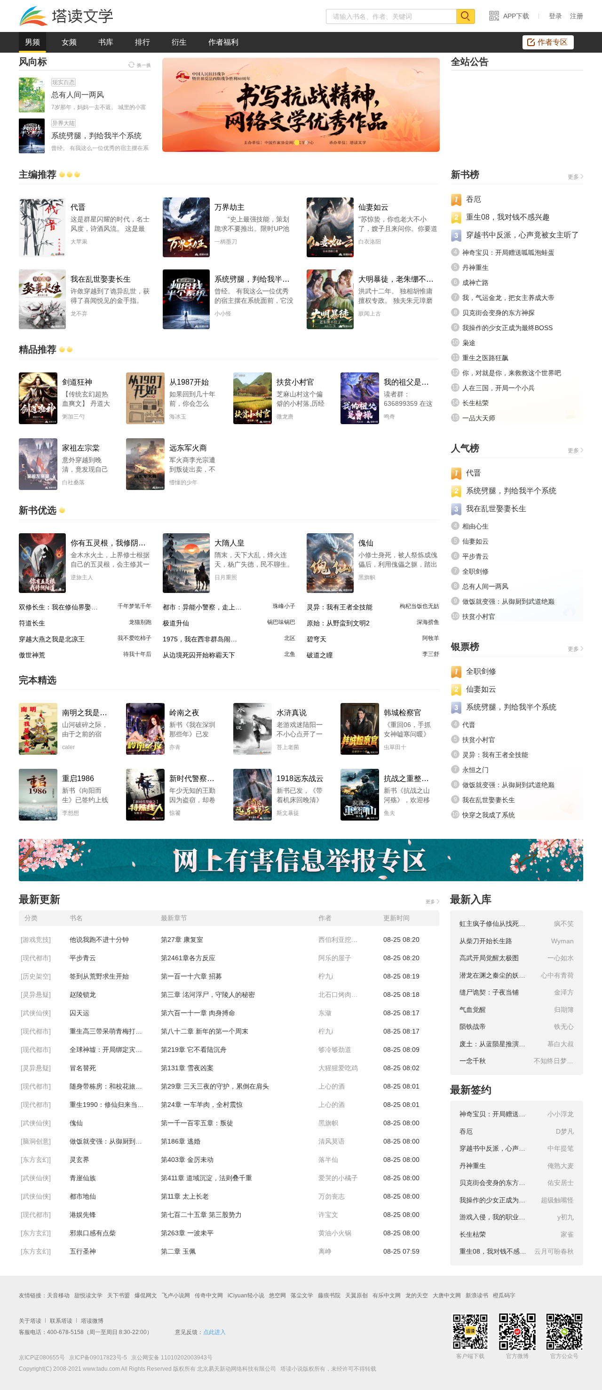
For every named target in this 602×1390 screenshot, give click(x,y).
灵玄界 (79, 1159)
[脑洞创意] (36, 1141)
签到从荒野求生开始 (99, 976)
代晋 (473, 473)
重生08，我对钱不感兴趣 (508, 217)
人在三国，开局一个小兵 (498, 388)
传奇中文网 (209, 1295)
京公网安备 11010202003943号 (170, 1357)
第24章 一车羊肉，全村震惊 (202, 1104)
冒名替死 (83, 1068)
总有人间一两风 (485, 586)
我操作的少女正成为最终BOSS (507, 328)
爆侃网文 (146, 1295)
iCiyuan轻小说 (246, 1295)
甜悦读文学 (88, 1295)
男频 (32, 42)
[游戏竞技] (36, 939)
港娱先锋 (83, 1214)
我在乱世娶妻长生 (496, 509)
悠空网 (277, 1295)
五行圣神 (83, 1251)
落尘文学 (302, 1295)
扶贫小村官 (478, 616)
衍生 (179, 42)
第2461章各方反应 (188, 958)
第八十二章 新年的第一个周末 (204, 1031)
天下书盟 (118, 1295)
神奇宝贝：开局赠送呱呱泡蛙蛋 (508, 252)
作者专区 (553, 42)
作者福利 (223, 42)
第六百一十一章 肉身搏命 (198, 1013)
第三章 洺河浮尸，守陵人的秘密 (208, 994)
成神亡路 (475, 282)
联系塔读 (61, 1321)
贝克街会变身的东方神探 (498, 312)
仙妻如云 (475, 541)
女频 (69, 42)
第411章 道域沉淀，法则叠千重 (206, 1178)
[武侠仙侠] (36, 1013)
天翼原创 (356, 1295)
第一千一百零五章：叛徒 (197, 1123)
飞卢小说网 (176, 1295)
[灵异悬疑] (36, 994)
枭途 (468, 343)
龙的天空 (416, 1295)
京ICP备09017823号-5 (97, 1357)
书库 (105, 42)
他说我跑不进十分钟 (99, 939)
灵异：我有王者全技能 (495, 754)
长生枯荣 (475, 403)
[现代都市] (36, 958)
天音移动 (58, 1295)
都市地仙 (83, 1196)
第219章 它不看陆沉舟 (194, 1049)
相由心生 (475, 526)
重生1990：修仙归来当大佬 (110, 1104)
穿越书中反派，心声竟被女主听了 (522, 235)
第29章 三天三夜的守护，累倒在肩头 (215, 1086)
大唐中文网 (447, 1295)
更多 (573, 177)
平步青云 (475, 556)
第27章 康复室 (182, 939)
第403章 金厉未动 (187, 1159)
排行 (142, 42)
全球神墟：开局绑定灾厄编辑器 (115, 1049)
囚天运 (79, 1013)
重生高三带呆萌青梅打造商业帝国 (115, 1031)
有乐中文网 (386, 1295)
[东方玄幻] (36, 1159)
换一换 (144, 65)
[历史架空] (36, 976)
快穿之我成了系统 (488, 815)
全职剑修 (475, 571)
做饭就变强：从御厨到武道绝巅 (508, 601)
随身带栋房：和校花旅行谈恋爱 (115, 1086)
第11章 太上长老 (185, 1196)
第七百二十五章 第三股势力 (201, 1214)
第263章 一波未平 (187, 1233)
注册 (576, 16)
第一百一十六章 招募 (191, 976)
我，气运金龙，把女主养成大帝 (508, 297)
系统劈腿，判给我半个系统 (511, 491)
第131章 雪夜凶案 (187, 1068)
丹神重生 (475, 267)
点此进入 (214, 1332)
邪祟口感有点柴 (93, 1233)
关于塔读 (30, 1321)
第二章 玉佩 (178, 1251)
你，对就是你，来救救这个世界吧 (511, 373)
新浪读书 (477, 1295)
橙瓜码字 (504, 1295)
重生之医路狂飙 (485, 358)
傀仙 (76, 1123)
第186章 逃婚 (180, 1141)
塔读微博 (92, 1321)
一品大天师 (478, 418)
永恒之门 (475, 770)
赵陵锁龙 (83, 994)
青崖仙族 (83, 1178)
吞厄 (473, 199)
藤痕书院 (329, 1295)
